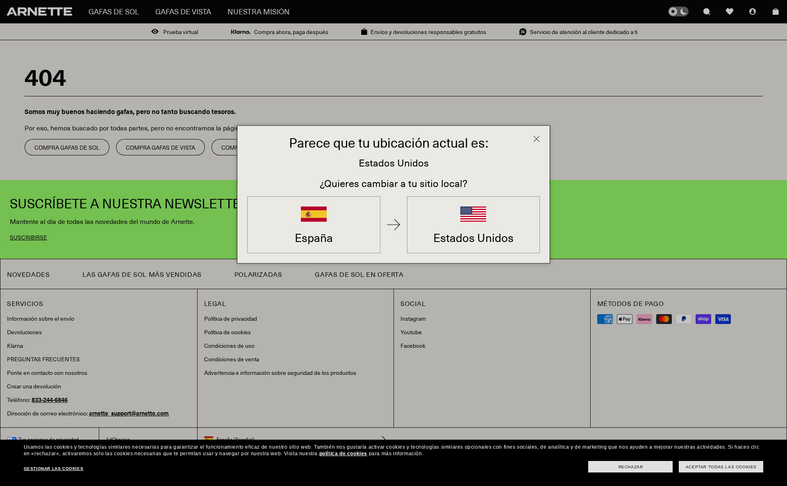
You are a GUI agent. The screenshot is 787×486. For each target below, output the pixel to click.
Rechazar (631, 467)
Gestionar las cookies (54, 468)
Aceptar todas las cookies (721, 467)
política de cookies (343, 453)
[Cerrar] (536, 139)
